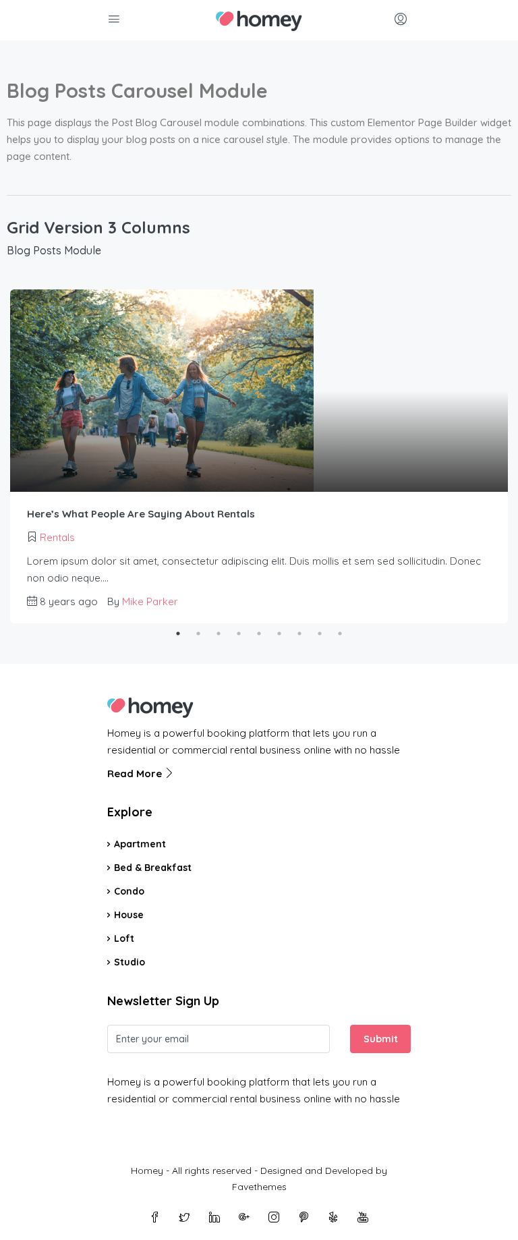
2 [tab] (198, 633)
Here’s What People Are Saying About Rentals (141, 513)
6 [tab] (279, 633)
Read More (136, 773)
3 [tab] (218, 633)
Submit (381, 1039)
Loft (124, 938)
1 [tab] (178, 633)
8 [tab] (319, 633)
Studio (129, 962)
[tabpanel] (259, 456)
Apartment (140, 844)
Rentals (57, 537)
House (129, 915)
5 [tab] (259, 633)
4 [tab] (239, 633)
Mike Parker (150, 601)
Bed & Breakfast (153, 868)
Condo (129, 891)
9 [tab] (340, 633)
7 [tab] (299, 633)
